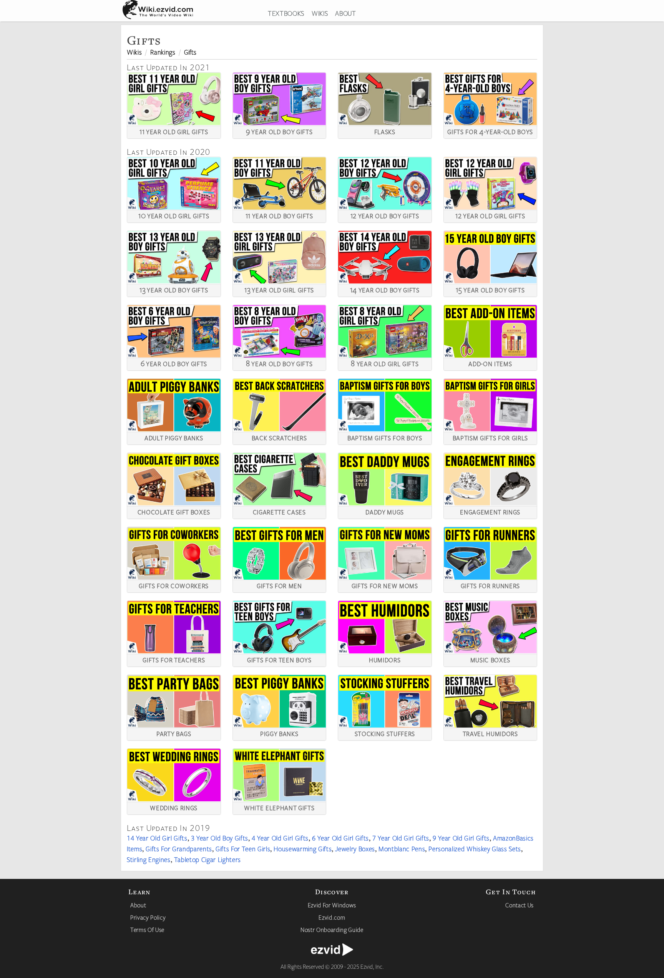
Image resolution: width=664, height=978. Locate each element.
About (138, 905)
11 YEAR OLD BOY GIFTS (279, 215)
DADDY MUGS (384, 511)
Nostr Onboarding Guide (332, 929)
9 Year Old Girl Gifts (461, 838)
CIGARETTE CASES (279, 511)
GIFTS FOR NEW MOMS (385, 585)
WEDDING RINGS (174, 807)
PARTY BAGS (173, 733)
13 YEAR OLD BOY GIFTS (173, 289)
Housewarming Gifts (303, 848)
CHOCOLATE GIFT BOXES (174, 511)
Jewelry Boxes (355, 848)
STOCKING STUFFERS (385, 733)
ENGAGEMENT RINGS (490, 511)
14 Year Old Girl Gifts (157, 838)
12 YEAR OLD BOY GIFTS (384, 215)
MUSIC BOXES (490, 659)
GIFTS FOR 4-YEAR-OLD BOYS (490, 131)
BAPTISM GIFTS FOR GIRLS (490, 437)
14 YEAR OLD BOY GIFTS (385, 289)
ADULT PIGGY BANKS (173, 437)
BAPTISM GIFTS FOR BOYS (384, 437)
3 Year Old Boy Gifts (219, 838)
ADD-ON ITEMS (490, 363)
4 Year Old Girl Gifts (280, 838)
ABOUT (345, 13)
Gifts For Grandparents (179, 848)
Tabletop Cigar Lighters (207, 859)
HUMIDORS (384, 659)
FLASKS (384, 131)
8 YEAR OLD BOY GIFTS (279, 363)
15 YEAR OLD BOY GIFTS (490, 289)
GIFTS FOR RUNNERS (490, 585)
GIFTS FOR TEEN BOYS (279, 659)
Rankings (162, 52)
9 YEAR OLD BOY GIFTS (279, 131)
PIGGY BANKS (279, 733)
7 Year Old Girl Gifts (400, 838)
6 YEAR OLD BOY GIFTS (174, 363)
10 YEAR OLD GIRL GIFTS (173, 215)
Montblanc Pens (401, 848)
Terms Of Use (147, 929)
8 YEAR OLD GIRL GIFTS (384, 363)
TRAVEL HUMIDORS (490, 733)
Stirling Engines (149, 859)
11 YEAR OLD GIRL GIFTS (173, 131)
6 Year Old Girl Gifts (340, 838)
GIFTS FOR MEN (279, 585)
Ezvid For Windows (332, 905)
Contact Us (519, 905)
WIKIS (320, 13)
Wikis (134, 52)
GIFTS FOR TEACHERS (174, 659)
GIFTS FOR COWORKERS (174, 585)
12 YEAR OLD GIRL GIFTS (490, 215)
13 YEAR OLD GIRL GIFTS (279, 289)
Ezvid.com (332, 917)
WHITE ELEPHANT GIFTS (279, 807)
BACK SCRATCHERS (279, 437)
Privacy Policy (148, 917)
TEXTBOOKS (286, 13)
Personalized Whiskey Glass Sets (474, 848)
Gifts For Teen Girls (243, 848)
